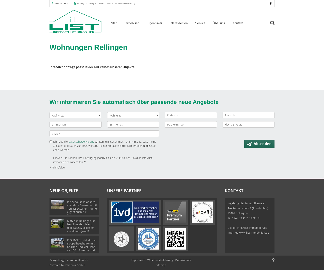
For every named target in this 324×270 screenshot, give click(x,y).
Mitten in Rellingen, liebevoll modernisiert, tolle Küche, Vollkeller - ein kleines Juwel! (81, 226)
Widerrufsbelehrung (160, 260)
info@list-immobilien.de (252, 227)
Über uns (219, 23)
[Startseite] (76, 23)
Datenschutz (183, 260)
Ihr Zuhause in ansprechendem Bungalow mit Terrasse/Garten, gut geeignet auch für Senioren (82, 208)
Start (114, 23)
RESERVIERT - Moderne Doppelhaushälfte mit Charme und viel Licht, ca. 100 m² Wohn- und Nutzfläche (81, 246)
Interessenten (179, 23)
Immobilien (132, 23)
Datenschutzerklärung (81, 141)
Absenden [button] (263, 143)
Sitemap (161, 265)
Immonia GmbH (75, 265)
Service (200, 23)
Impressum (138, 260)
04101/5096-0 (62, 3)
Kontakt (237, 23)
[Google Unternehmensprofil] (271, 3)
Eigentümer (154, 23)
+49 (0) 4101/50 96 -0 (247, 218)
